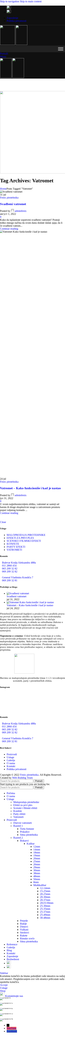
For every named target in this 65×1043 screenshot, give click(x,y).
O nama (11, 763)
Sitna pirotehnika (29, 834)
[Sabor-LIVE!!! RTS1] (10, 697)
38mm (36, 873)
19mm (36, 855)
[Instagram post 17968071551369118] (54, 697)
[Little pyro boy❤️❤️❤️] (54, 707)
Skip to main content (31, 1)
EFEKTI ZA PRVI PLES (20, 537)
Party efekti (19, 814)
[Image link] (24, 672)
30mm (36, 870)
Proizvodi (12, 754)
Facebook (12, 1031)
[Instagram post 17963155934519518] (32, 706)
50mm (36, 879)
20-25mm (45, 894)
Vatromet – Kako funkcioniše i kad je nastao (30, 488)
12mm (36, 846)
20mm (36, 858)
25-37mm (45, 911)
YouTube (11, 1028)
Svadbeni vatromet (13, 204)
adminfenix (20, 211)
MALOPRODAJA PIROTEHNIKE (26, 535)
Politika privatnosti (16, 769)
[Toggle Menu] (60, 48)
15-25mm (45, 891)
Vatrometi (18, 817)
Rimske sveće (27, 938)
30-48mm (45, 917)
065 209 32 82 (9, 568)
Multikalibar (39, 885)
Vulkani (24, 929)
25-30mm (45, 905)
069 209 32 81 (9, 580)
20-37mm (45, 900)
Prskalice (25, 831)
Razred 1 (18, 825)
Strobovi (24, 932)
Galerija (11, 760)
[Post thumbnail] (18, 593)
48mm (36, 876)
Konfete (17, 811)
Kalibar (30, 843)
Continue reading (9, 228)
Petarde (24, 920)
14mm (36, 849)
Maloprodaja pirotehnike (26, 802)
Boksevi (24, 840)
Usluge (10, 757)
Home (3, 188)
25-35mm (45, 908)
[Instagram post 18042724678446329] (10, 706)
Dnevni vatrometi (22, 822)
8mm (36, 882)
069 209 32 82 (9, 571)
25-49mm (45, 914)
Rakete (23, 935)
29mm (36, 867)
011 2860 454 (9, 565)
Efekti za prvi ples (22, 805)
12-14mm (45, 888)
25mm (36, 861)
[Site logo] (8, 44)
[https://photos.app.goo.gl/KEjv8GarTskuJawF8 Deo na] (32, 698)
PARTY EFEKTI (16, 546)
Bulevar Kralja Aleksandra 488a (19, 562)
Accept (4, 985)
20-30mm (45, 897)
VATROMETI (14, 549)
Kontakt (11, 766)
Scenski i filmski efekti (25, 808)
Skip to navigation (10, 1)
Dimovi (24, 926)
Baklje (23, 923)
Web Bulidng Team (22, 777)
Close (3, 522)
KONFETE (13, 543)
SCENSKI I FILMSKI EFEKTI (24, 540)
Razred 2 (18, 837)
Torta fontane (27, 828)
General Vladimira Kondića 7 (17, 577)
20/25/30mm (46, 903)
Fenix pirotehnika (9, 197)
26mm (36, 864)
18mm (36, 852)
